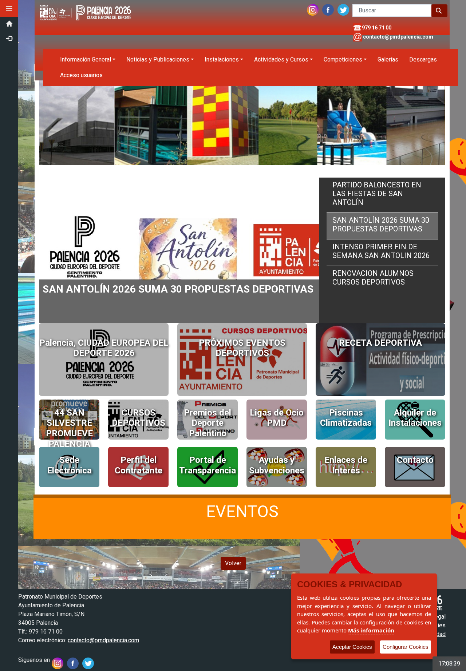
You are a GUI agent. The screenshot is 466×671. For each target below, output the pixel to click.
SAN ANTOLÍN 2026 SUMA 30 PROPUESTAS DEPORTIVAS (380, 224)
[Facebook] (328, 8)
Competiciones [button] (343, 59)
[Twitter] (343, 8)
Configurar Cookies (406, 647)
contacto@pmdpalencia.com (398, 37)
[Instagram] (313, 8)
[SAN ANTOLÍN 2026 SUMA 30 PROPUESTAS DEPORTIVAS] (203, 181)
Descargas (423, 59)
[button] (9, 8)
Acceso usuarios (81, 75)
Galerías (388, 59)
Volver (233, 563)
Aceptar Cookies (352, 647)
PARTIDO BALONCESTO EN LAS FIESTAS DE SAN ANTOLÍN (376, 193)
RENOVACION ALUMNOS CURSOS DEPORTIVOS (373, 277)
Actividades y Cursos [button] (281, 59)
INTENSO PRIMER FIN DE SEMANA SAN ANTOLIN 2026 (381, 251)
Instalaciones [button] (222, 59)
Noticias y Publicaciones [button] (157, 59)
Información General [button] (85, 59)
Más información (371, 630)
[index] (86, 4)
